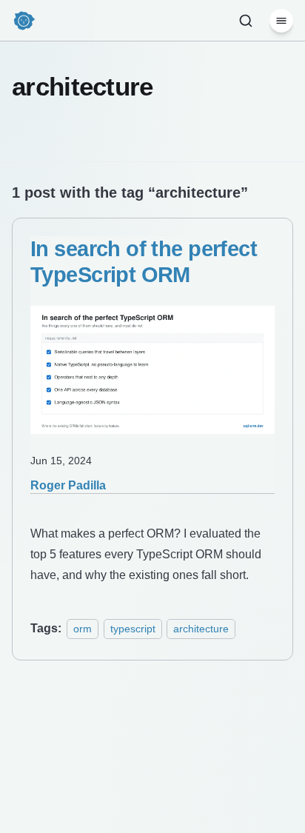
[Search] (246, 21)
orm (82, 629)
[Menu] (281, 21)
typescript (132, 629)
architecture (201, 629)
